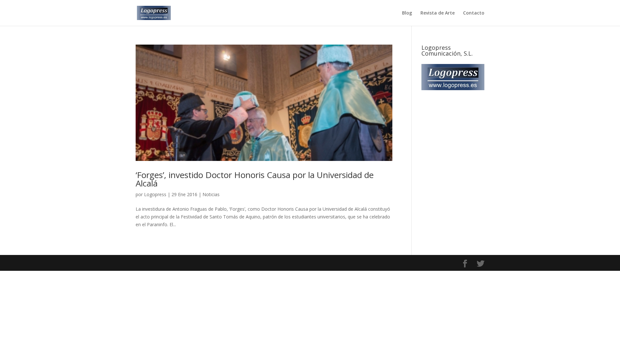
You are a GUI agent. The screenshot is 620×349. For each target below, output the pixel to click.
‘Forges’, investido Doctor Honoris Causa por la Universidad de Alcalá (255, 179)
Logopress (155, 194)
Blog (407, 13)
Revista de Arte (437, 13)
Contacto (473, 13)
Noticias (211, 194)
